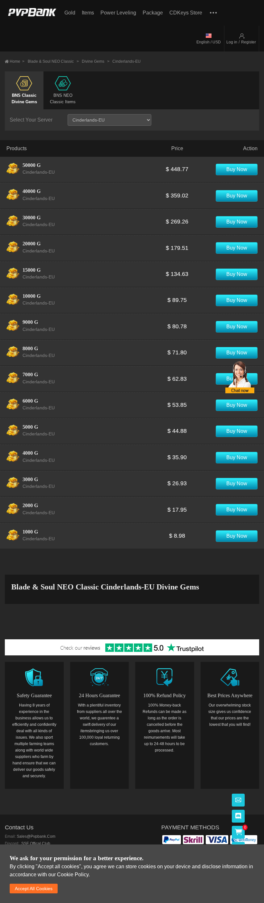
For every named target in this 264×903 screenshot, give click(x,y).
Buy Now (236, 169)
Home (17, 61)
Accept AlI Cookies (33, 888)
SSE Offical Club (35, 843)
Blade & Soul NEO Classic (53, 61)
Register (248, 42)
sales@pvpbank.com (36, 836)
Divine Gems (95, 61)
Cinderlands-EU (126, 61)
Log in (231, 42)
